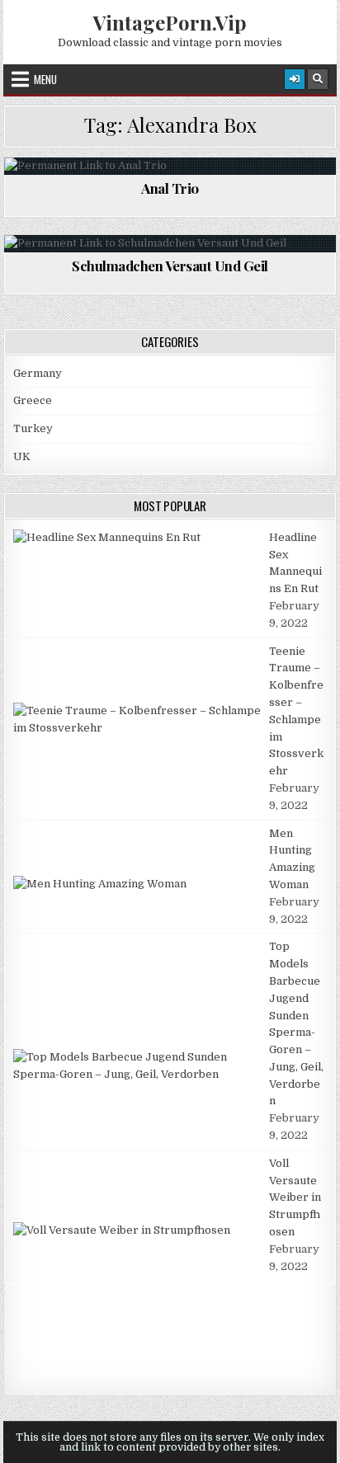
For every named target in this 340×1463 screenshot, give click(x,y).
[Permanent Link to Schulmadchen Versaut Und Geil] (170, 243)
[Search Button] (318, 79)
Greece (32, 400)
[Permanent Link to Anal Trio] (170, 166)
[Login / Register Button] (295, 79)
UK (22, 456)
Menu (45, 79)
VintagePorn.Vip (170, 22)
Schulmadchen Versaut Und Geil (170, 265)
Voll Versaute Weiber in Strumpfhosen (295, 1197)
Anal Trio (170, 188)
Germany (37, 373)
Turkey (33, 428)
